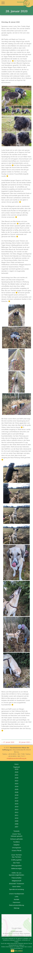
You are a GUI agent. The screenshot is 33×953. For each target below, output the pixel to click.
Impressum (16, 902)
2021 (16, 775)
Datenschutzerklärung (16, 905)
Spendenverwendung (16, 889)
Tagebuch (16, 767)
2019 (16, 769)
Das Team (16, 863)
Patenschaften (16, 878)
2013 (16, 809)
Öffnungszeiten (16, 866)
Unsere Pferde (16, 850)
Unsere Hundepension (16, 894)
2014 (16, 807)
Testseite (16, 831)
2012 (16, 812)
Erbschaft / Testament (16, 883)
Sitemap (16, 908)
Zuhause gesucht (16, 836)
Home (16, 764)
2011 (16, 815)
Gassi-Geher (16, 886)
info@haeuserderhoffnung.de (16, 758)
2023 (16, 783)
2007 (16, 827)
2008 (16, 824)
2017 (16, 798)
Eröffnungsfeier (16, 860)
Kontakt (16, 899)
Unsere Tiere (16, 834)
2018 (16, 795)
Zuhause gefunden (16, 839)
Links (16, 896)
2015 (16, 804)
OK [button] (12, 950)
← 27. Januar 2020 (7, 742)
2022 (16, 781)
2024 (16, 786)
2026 (16, 778)
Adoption (16, 845)
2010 (16, 818)
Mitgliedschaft (16, 881)
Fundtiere (16, 842)
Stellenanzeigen (16, 868)
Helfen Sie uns (16, 873)
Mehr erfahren (18, 950)
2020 (16, 772)
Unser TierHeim (16, 855)
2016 (16, 801)
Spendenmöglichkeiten (16, 875)
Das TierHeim (16, 857)
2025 (16, 789)
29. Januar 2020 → (25, 742)
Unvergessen (16, 848)
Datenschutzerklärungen (16, 936)
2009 (16, 821)
